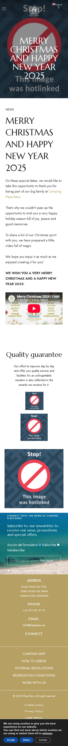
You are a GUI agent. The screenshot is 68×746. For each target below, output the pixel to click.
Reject (26, 740)
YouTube (34, 641)
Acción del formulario (22, 545)
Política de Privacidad (44, 571)
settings (47, 733)
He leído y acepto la (33, 571)
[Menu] (4, 8)
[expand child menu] (58, 7)
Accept (11, 740)
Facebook (27, 641)
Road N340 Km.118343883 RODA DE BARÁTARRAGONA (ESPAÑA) (34, 591)
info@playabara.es (34, 625)
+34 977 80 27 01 (34, 610)
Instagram (41, 641)
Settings (43, 740)
